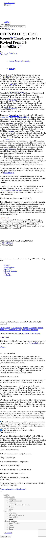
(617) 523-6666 (7, 243)
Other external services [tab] (8, 432)
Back (11, 509)
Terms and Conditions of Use (10, 330)
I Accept (3, 347)
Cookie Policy (17, 328)
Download (3, 54)
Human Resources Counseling (19, 505)
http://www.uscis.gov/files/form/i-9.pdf (15, 117)
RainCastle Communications (30, 333)
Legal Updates (14, 523)
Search (7, 5)
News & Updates (10, 271)
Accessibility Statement (30, 330)
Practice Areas (9, 267)
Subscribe (7, 275)
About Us (7, 269)
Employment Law (15, 501)
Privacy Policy (5, 328)
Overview (12, 499)
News (11, 525)
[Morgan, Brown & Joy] (16, 12)
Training (12, 507)
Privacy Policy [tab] (5, 479)
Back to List (4, 218)
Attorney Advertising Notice (33, 328)
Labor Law (13, 503)
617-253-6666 (9, 3)
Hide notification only (18, 489)
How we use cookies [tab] (7, 353)
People (6, 265)
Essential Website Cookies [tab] (9, 376)
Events (11, 527)
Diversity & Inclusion (16, 515)
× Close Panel (5, 537)
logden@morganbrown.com (12, 190)
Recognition (13, 517)
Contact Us (8, 533)
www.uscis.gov (8, 173)
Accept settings (5, 489)
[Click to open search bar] (7, 155)
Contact (7, 273)
